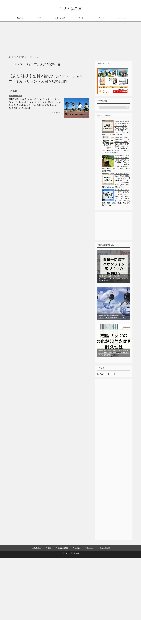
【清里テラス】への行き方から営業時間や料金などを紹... (121, 158)
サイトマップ (122, 18)
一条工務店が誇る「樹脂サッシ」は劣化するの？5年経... (121, 140)
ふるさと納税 (60, 18)
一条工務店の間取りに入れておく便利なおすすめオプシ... (121, 176)
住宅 (39, 18)
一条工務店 (19, 18)
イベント (101, 18)
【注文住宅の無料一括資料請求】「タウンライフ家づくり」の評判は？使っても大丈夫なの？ (113, 278)
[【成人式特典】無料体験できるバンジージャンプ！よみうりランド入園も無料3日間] (76, 117)
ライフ (80, 18)
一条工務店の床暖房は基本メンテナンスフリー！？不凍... (121, 124)
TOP (17, 57)
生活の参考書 (70, 9)
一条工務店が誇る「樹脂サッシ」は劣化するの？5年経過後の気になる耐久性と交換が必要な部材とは (113, 353)
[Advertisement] (70, 39)
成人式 (19, 96)
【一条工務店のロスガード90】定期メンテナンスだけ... (122, 192)
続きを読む (58, 113)
